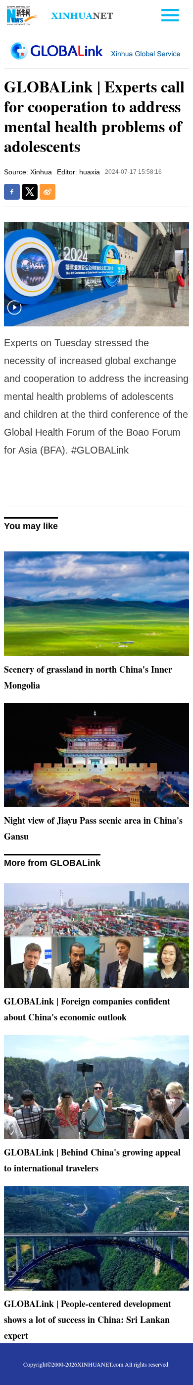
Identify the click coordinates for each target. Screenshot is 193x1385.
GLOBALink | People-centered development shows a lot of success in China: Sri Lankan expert (87, 1319)
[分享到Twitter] (30, 192)
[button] (14, 313)
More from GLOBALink (52, 863)
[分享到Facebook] (12, 192)
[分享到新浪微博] (47, 192)
